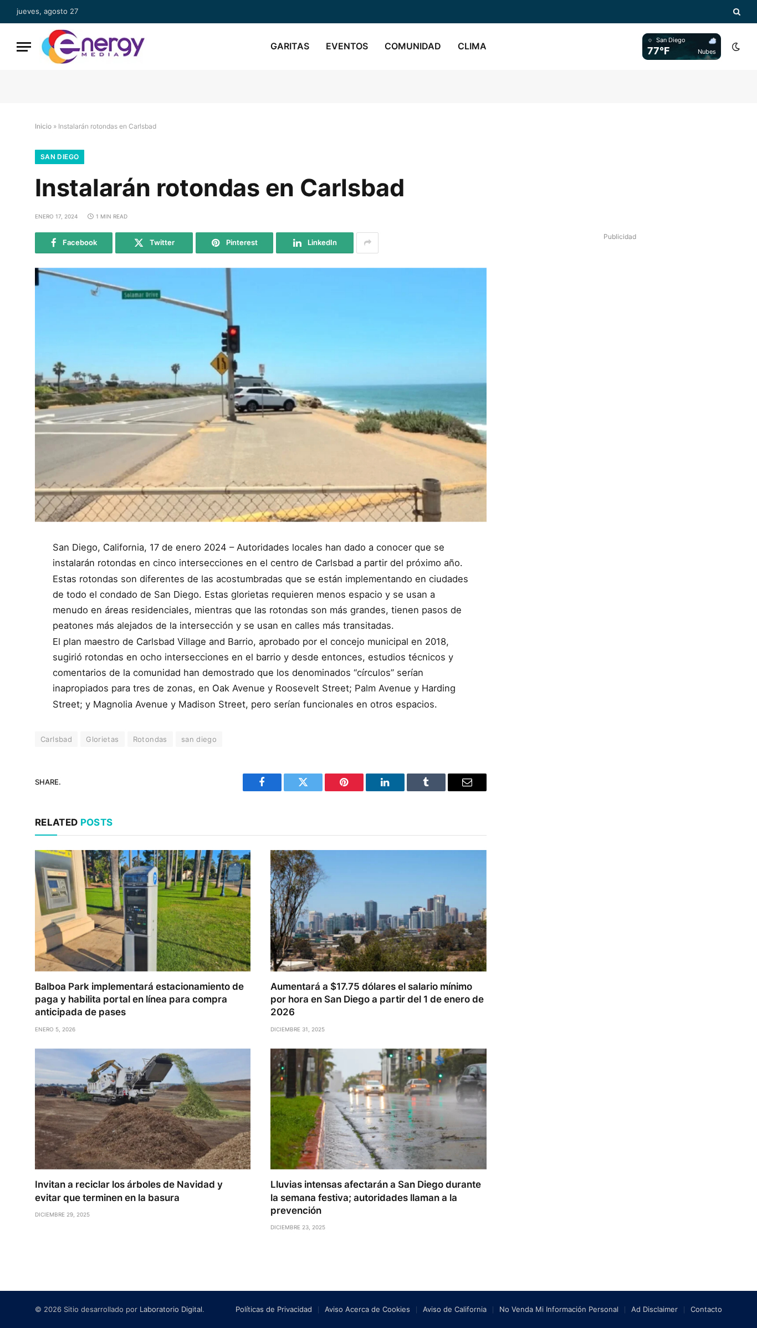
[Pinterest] (18, 653)
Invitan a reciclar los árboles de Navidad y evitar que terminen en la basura (129, 1191)
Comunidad (413, 46)
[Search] (735, 11)
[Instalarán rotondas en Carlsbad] (261, 395)
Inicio (43, 126)
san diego (199, 739)
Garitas (289, 46)
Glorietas (102, 739)
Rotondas (150, 739)
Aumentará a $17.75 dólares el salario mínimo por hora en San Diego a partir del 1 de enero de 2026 (377, 999)
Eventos (347, 46)
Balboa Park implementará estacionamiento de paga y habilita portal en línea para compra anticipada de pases (139, 999)
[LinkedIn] (18, 628)
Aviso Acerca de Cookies (367, 1309)
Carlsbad (56, 739)
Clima (472, 46)
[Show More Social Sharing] (367, 242)
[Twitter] (18, 603)
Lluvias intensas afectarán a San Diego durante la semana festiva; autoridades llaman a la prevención (375, 1197)
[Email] (18, 678)
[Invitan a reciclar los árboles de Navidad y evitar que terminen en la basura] (142, 1109)
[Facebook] (18, 578)
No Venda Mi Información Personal (558, 1309)
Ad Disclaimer (654, 1309)
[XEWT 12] (93, 46)
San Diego (59, 156)
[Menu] (24, 46)
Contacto (706, 1309)
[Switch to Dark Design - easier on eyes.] (734, 46)
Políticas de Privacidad (274, 1309)
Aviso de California (455, 1309)
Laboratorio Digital (171, 1309)
